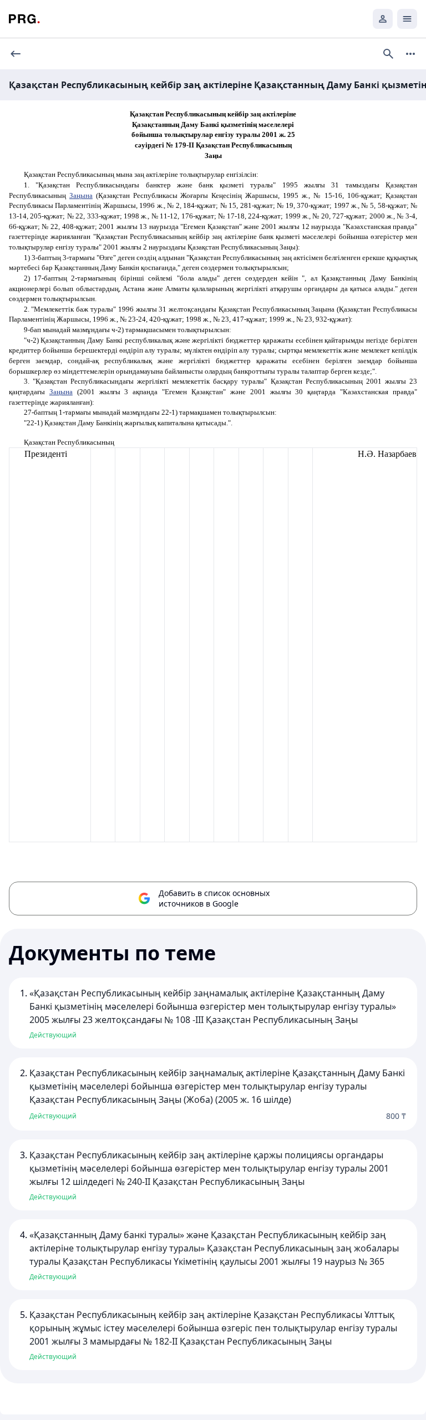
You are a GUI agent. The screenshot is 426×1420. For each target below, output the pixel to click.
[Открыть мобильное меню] (407, 19)
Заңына (81, 195)
